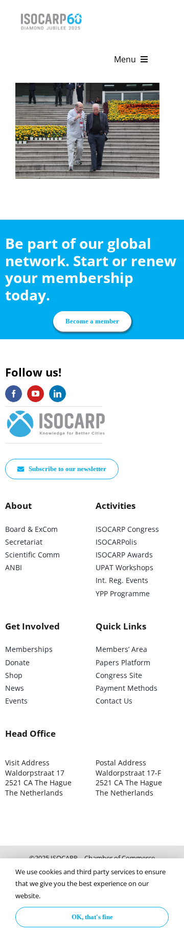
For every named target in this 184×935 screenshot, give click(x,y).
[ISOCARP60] (51, 12)
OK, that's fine (92, 917)
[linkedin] (57, 393)
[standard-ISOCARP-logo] (56, 411)
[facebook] (13, 393)
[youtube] (35, 393)
